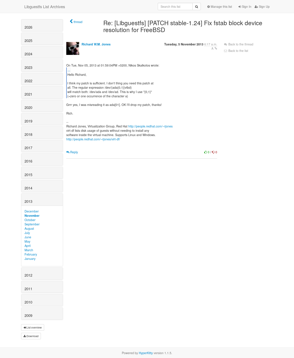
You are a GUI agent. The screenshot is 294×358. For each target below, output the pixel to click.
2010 (28, 302)
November (32, 215)
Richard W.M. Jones (96, 44)
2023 (28, 67)
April (28, 245)
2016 (28, 161)
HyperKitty (146, 353)
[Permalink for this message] (216, 48)
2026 (28, 27)
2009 (28, 315)
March (29, 250)
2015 (28, 174)
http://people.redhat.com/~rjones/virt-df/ (93, 139)
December (32, 211)
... (69, 69)
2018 (28, 134)
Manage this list (221, 6)
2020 (28, 107)
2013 (28, 201)
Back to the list (237, 50)
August (29, 228)
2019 (28, 121)
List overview (34, 327)
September (32, 224)
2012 (28, 275)
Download (32, 336)
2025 (28, 40)
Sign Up (264, 6)
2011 (28, 288)
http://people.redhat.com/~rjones (150, 126)
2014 (28, 188)
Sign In (246, 6)
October (30, 220)
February (31, 254)
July (27, 233)
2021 (28, 94)
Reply (73, 152)
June (28, 237)
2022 (28, 80)
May (27, 241)
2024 (28, 53)
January (30, 258)
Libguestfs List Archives (44, 6)
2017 (28, 147)
